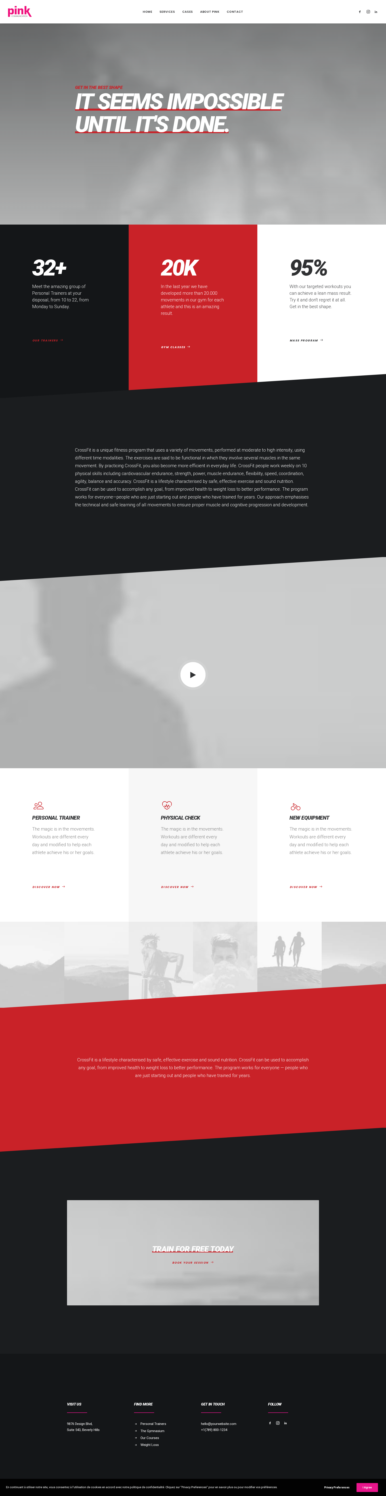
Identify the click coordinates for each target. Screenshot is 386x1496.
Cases (187, 12)
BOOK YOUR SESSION (190, 1263)
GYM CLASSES (173, 347)
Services (167, 12)
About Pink (210, 12)
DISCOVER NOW (46, 887)
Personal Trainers (153, 1424)
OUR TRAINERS (45, 340)
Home (147, 12)
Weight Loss (150, 1445)
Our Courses (150, 1438)
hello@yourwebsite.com (218, 1424)
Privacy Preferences (337, 1487)
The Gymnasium (152, 1431)
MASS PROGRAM (304, 340)
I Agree (367, 1487)
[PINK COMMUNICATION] (20, 11)
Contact (235, 12)
